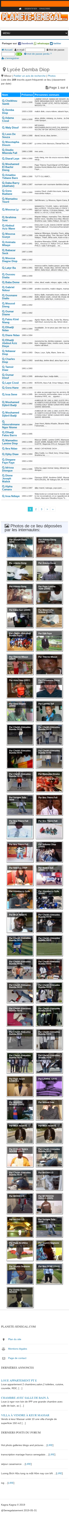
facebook (27, 43)
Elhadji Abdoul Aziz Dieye (9, 343)
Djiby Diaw (12, 454)
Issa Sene (11, 394)
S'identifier (31, 9)
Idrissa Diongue (8, 469)
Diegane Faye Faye (8, 461)
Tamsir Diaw (8, 368)
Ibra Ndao (11, 448)
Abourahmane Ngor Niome (11, 426)
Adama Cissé (8, 119)
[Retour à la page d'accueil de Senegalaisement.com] (20, 9)
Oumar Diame (8, 313)
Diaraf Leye (12, 158)
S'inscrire (44, 9)
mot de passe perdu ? (39, 53)
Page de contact (17, 1358)
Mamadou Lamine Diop (10, 442)
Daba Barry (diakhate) (10, 184)
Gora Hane (12, 387)
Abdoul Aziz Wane (8, 227)
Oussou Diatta (8, 276)
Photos (52, 75)
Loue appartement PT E (19, 1380)
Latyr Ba (10, 267)
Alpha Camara (7, 488)
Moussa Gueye (8, 235)
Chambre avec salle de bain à (25, 1398)
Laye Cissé (12, 382)
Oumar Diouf (8, 376)
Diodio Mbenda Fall (9, 151)
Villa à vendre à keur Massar (25, 1415)
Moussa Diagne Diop (9, 260)
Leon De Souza (9, 136)
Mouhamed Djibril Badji (10, 404)
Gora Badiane (7, 192)
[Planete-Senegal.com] (34, 16)
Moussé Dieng (8, 305)
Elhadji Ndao (8, 329)
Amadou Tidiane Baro (10, 176)
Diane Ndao (12, 335)
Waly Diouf (12, 127)
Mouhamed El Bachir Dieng (10, 167)
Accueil (8, 49)
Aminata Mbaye (8, 244)
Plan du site (14, 1339)
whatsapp (43, 43)
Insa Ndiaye (12, 496)
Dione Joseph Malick (7, 478)
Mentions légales (17, 1348)
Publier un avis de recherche (30, 75)
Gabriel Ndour (8, 289)
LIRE (50, 1445)
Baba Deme (12, 282)
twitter (57, 43)
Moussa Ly (12, 209)
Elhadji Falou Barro (9, 434)
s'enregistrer (11, 58)
